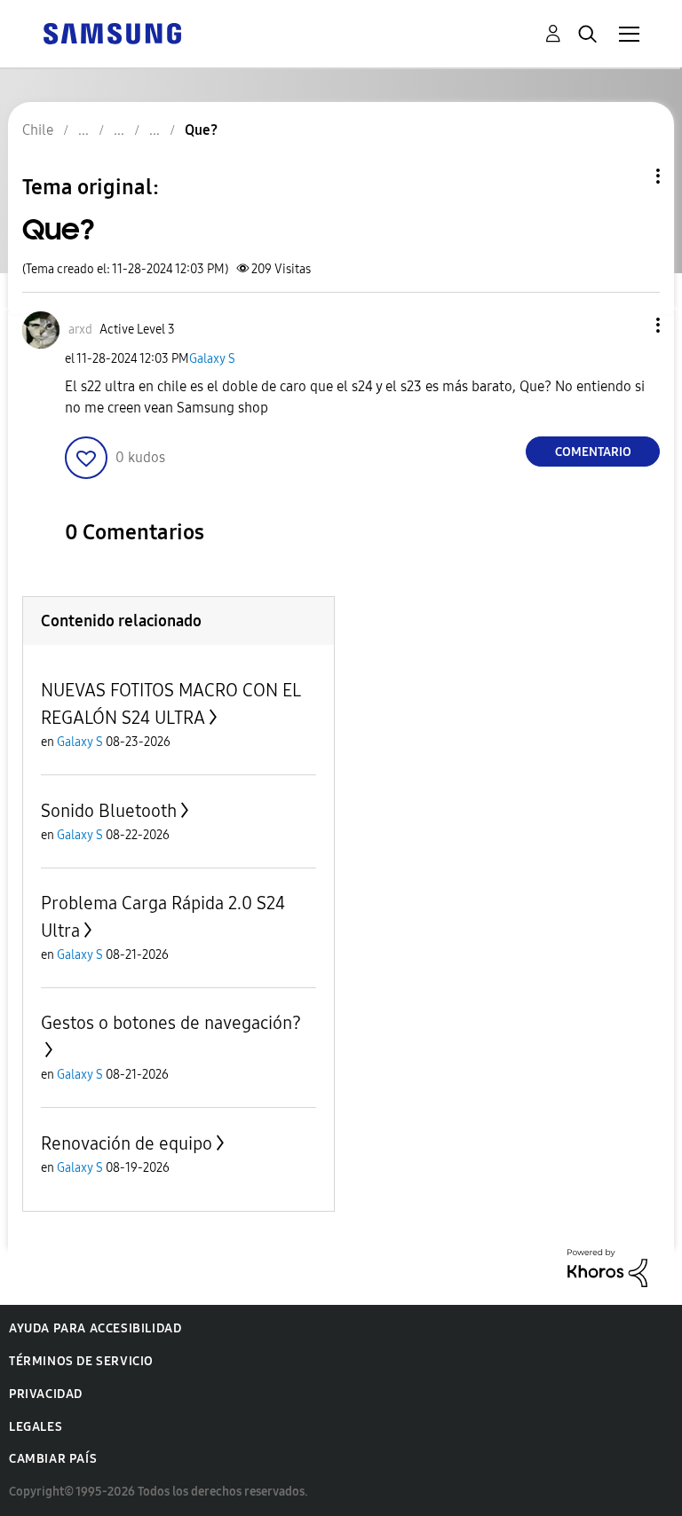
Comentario (593, 452)
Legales (35, 1426)
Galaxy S (212, 358)
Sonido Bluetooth (109, 810)
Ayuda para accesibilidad (95, 1328)
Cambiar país (53, 1458)
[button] (629, 325)
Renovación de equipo (126, 1143)
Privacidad (46, 1394)
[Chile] (112, 32)
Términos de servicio (81, 1361)
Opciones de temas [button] (628, 176)
